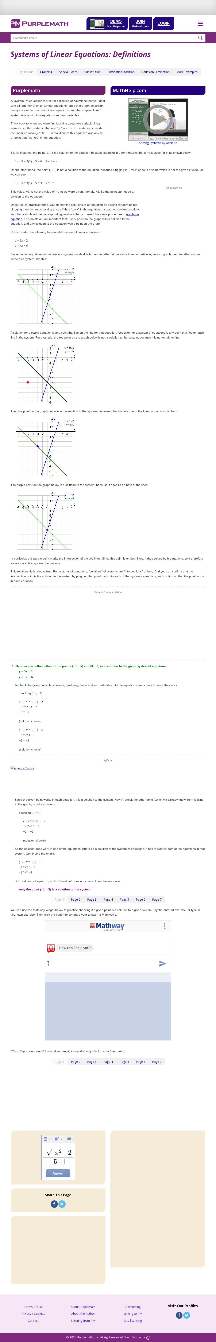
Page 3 (92, 899)
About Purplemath (83, 1307)
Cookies (39, 1314)
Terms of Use (33, 1307)
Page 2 (75, 899)
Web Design (132, 1337)
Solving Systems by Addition (158, 143)
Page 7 (157, 899)
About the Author (83, 1314)
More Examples (187, 72)
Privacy (26, 1314)
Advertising (133, 1307)
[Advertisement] (108, 627)
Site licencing (133, 1321)
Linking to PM (133, 1314)
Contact (33, 1321)
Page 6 (140, 899)
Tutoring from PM (83, 1321)
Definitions (26, 72)
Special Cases (68, 72)
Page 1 (59, 899)
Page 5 (124, 899)
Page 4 (108, 899)
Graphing (46, 72)
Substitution (92, 72)
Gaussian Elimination (155, 72)
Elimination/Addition (121, 72)
